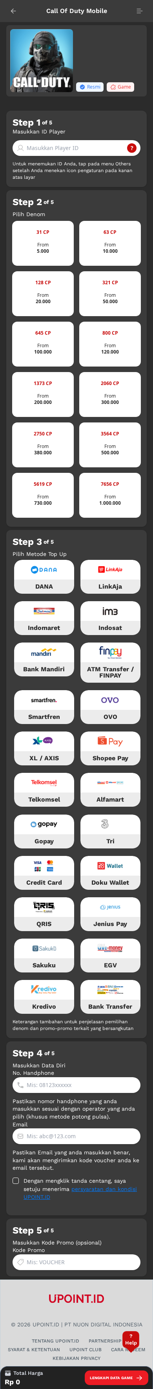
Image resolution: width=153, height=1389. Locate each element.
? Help (131, 1339)
